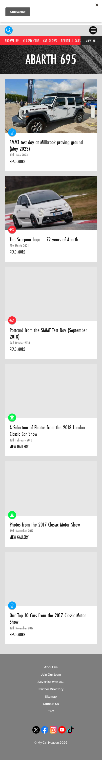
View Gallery (19, 446)
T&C (51, 711)
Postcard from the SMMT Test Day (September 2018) (48, 333)
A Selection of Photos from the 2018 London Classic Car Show (47, 430)
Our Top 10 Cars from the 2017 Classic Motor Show (48, 618)
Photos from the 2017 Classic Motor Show (45, 524)
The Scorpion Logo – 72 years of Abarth (44, 239)
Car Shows (50, 40)
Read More (17, 161)
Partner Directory (51, 689)
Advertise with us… (51, 682)
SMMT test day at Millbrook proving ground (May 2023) (46, 145)
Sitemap (51, 697)
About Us (51, 667)
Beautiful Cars (71, 40)
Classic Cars (31, 40)
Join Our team (51, 675)
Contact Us (51, 704)
